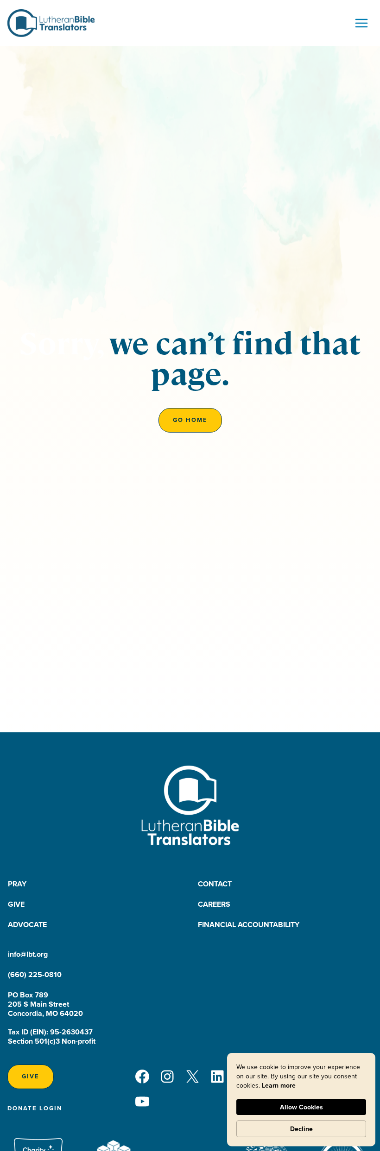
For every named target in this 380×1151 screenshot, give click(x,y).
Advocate (27, 924)
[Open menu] (361, 23)
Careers (214, 904)
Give (16, 904)
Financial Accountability (248, 924)
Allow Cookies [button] (301, 1107)
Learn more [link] (279, 1085)
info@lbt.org (28, 954)
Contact (215, 884)
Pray (17, 884)
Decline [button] (301, 1128)
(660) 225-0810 (35, 974)
